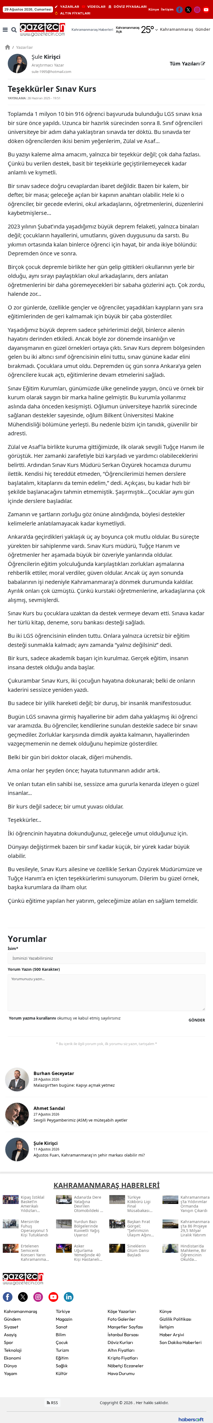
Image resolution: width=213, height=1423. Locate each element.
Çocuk (62, 1342)
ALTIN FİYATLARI (75, 13)
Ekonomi (12, 1358)
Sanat (61, 1327)
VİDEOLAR (96, 6)
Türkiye (63, 1311)
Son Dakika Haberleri (180, 1342)
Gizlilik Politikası (175, 1319)
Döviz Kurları (120, 1342)
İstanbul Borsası (123, 1334)
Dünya (10, 1365)
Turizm (62, 1350)
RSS (54, 1402)
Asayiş (10, 1334)
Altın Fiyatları (121, 1350)
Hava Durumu (121, 1373)
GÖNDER (197, 1020)
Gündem (12, 1319)
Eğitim (62, 1358)
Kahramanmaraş (20, 1311)
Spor (8, 1342)
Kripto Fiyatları (123, 1358)
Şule (46, 56)
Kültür (62, 1373)
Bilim (61, 1334)
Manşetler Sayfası (125, 1327)
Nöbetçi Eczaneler (126, 1365)
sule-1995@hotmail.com (51, 71)
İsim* (13, 948)
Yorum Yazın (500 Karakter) (34, 969)
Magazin (64, 1319)
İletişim (167, 9)
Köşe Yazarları (122, 1311)
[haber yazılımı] (191, 1419)
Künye (153, 9)
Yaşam (10, 1373)
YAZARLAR (69, 6)
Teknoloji (13, 1350)
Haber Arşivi (171, 1334)
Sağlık (62, 1365)
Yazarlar (22, 47)
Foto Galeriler (122, 1319)
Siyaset (11, 1327)
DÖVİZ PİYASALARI (130, 6)
